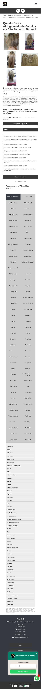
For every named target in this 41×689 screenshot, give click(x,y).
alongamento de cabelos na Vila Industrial (15, 151)
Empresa (20, 650)
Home (20, 645)
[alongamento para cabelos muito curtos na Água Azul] (11, 77)
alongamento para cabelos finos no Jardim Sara (17, 154)
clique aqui (23, 118)
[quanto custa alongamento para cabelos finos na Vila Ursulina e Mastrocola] (29, 59)
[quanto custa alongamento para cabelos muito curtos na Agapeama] (11, 41)
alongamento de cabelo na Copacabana (15, 157)
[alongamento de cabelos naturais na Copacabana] (29, 41)
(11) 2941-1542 (21, 632)
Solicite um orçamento (20, 123)
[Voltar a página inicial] (5, 4)
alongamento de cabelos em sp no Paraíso (15, 144)
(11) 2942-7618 (21, 629)
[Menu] (36, 4)
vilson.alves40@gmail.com (21, 637)
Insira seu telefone (23, 662)
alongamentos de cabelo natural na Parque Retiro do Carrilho (20, 136)
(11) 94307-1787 (14, 118)
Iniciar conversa (23, 671)
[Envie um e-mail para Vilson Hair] (23, 11)
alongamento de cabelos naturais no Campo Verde (17, 147)
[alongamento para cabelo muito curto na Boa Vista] (11, 59)
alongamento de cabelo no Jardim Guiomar (15, 165)
